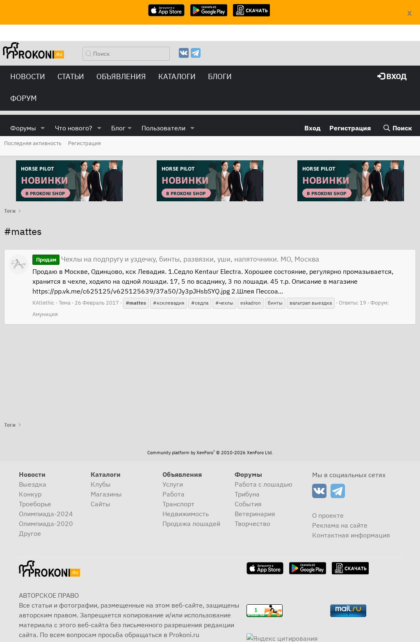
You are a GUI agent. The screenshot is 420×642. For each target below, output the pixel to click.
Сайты (100, 504)
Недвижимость (185, 514)
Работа (173, 494)
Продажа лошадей (191, 523)
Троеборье (35, 504)
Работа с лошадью (263, 484)
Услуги (172, 484)
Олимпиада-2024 (46, 514)
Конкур (30, 494)
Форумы (23, 128)
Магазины (106, 494)
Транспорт (178, 504)
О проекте (328, 515)
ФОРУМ (23, 98)
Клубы (101, 484)
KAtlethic (43, 302)
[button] (43, 128)
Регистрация (84, 143)
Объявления (121, 76)
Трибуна (247, 494)
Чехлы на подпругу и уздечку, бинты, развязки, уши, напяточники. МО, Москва (177, 259)
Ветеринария (255, 514)
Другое (30, 533)
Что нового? (73, 128)
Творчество (252, 523)
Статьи (70, 76)
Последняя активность (33, 143)
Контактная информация (351, 535)
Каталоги (177, 76)
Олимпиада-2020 (46, 523)
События (248, 504)
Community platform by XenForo (210, 452)
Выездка (32, 484)
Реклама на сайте (340, 525)
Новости (27, 76)
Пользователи (163, 128)
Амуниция (45, 314)
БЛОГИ (220, 76)
